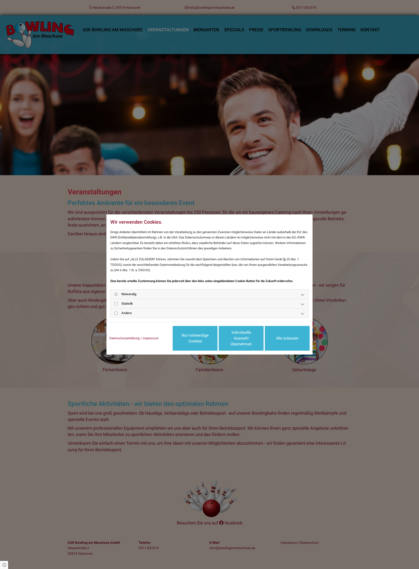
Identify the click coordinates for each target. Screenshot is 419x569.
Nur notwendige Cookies (195, 338)
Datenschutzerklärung (124, 338)
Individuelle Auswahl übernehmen (241, 338)
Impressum (151, 338)
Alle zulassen (287, 338)
